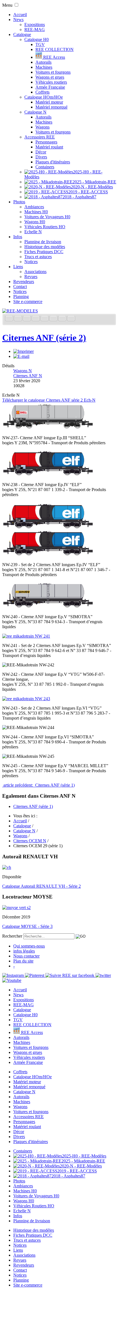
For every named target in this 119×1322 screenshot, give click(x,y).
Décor (40, 152)
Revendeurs (23, 281)
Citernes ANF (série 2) (44, 338)
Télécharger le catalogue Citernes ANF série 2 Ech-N (48, 400)
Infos (17, 236)
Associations (35, 271)
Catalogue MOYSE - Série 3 (27, 926)
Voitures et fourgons (53, 72)
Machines (43, 67)
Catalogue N (35, 112)
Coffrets (42, 92)
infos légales (24, 951)
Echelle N (33, 231)
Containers (44, 167)
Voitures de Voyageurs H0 (47, 216)
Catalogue (22, 34)
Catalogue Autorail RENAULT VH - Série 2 (41, 886)
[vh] (6, 867)
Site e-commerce (27, 301)
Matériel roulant (49, 147)
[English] (18, 319)
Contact (20, 286)
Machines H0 (36, 211)
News (18, 19)
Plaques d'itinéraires (52, 162)
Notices (31, 261)
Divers (41, 157)
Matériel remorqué (51, 107)
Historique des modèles (44, 246)
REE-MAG (34, 29)
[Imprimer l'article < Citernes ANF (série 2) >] (23, 351)
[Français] (10, 319)
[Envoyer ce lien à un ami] (21, 356)
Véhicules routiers (51, 82)
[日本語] (71, 319)
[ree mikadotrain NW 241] (26, 636)
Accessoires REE (39, 137)
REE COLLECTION (54, 49)
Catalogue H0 (36, 39)
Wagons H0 (34, 221)
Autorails (43, 62)
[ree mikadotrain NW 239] (48, 555)
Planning (21, 296)
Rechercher (12, 936)
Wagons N (22, 370)
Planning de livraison (42, 241)
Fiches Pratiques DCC (43, 251)
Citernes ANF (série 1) (33, 806)
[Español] (45, 319)
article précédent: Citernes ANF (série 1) (38, 785)
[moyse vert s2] (16, 907)
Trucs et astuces (38, 256)
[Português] (54, 319)
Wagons (42, 127)
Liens (18, 266)
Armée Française (50, 87)
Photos (19, 201)
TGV (40, 44)
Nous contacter (26, 956)
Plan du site (23, 961)
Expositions (34, 24)
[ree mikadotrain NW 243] (26, 698)
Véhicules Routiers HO (44, 226)
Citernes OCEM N (29, 840)
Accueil (20, 14)
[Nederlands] (63, 319)
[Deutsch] (27, 319)
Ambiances (34, 206)
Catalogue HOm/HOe (43, 97)
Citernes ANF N (27, 375)
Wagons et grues (49, 77)
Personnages (46, 142)
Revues (30, 276)
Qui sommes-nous (29, 946)
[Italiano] (36, 319)
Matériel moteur (49, 102)
